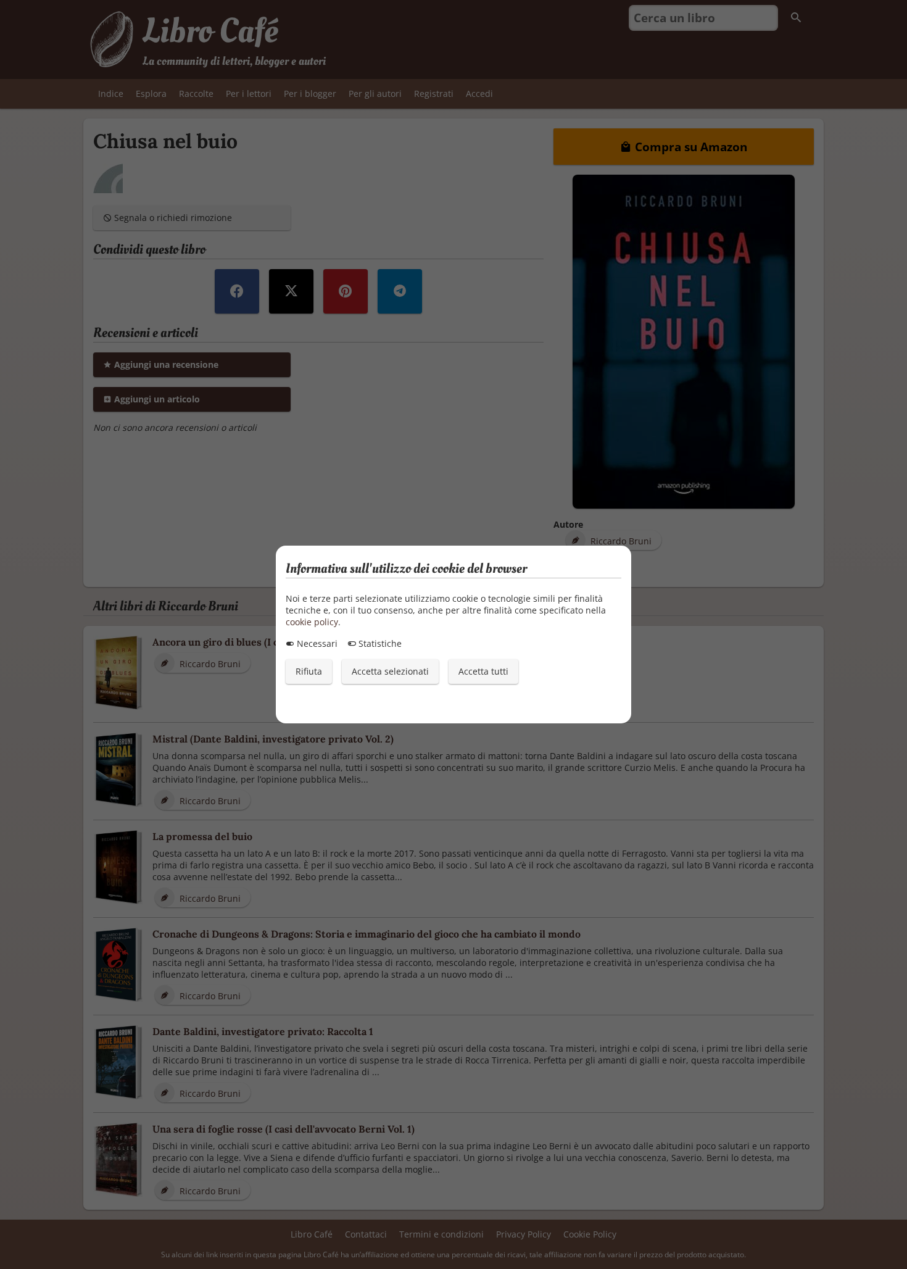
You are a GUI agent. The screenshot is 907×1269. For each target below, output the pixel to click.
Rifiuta (309, 671)
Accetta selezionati (390, 671)
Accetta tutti (483, 671)
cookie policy (312, 622)
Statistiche (379, 643)
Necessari (316, 643)
